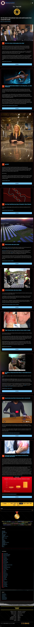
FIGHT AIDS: (12, 616)
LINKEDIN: (12, 612)
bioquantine (16, 521)
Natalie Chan (5, 576)
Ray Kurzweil (4, 534)
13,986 (15, 503)
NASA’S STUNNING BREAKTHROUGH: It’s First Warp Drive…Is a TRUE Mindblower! (18, 86)
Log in (2, 21)
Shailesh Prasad (6, 61)
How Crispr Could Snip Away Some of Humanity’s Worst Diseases (18, 204)
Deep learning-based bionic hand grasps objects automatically (17, 398)
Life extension (16, 523)
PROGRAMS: (19, 617)
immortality (5, 523)
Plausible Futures (4, 598)
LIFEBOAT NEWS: (19, 611)
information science (10, 105)
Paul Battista (5, 560)
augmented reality (4, 544)
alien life (3, 539)
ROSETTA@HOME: (12, 619)
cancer (5, 522)
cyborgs (12, 433)
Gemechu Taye (5, 561)
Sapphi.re (14, 623)
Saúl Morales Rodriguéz (6, 554)
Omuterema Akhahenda (6, 567)
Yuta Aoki (4, 570)
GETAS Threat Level (17, 608)
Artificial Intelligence (12, 521)
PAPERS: (18, 619)
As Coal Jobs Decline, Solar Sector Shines (13, 290)
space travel (16, 105)
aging (3, 521)
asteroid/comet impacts (5, 542)
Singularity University (5, 536)
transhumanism (18, 433)
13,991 (31, 503)
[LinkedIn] (25, 623)
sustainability (12, 260)
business (9, 304)
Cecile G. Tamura (5, 569)
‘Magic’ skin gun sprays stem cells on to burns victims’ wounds (17, 330)
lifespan (20, 523)
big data (3, 546)
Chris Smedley (5, 586)
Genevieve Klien (5, 553)
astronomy (3, 543)
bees (2, 545)
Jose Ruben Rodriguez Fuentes (7, 564)
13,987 (18, 503)
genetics (12, 210)
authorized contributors (7, 21)
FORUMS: (15, 620)
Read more (17, 64)
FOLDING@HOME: (12, 617)
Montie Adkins (5, 584)
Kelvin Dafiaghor (5, 562)
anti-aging (9, 521)
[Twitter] (23, 623)
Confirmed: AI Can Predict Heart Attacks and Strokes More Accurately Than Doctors (16, 456)
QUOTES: (18, 620)
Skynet (3, 537)
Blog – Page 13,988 (17, 7)
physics (14, 105)
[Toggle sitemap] (30, 3)
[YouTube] (27, 623)
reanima (31, 523)
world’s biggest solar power (7, 248)
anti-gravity (3, 540)
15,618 (14, 505)
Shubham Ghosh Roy (6, 555)
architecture (3, 541)
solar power (9, 260)
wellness (29, 524)
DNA (2, 533)
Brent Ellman (5, 579)
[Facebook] (22, 623)
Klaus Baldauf (5, 180)
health (13, 494)
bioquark (19, 521)
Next (18, 505)
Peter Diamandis (4, 532)
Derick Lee (4, 571)
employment (11, 304)
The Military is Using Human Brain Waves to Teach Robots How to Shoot (18, 373)
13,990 (27, 503)
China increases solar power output (12, 244)
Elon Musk (3, 535)
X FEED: (12, 614)
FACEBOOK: (11, 611)
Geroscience (4, 593)
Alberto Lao (5, 572)
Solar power (4, 250)
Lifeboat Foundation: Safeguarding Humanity (15, 3)
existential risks (13, 522)
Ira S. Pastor (5, 585)
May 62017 (3, 204)
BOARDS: (18, 615)
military (8, 388)
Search (32, 510)
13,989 (24, 503)
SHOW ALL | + (3, 587)
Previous (4, 503)
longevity (22, 523)
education (9, 61)
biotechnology (26, 521)
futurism (9, 180)
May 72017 (3, 43)
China (12, 252)
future (17, 522)
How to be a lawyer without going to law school (14, 43)
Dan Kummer (5, 210)
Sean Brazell (5, 433)
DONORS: (14, 615)
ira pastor (11, 523)
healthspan (26, 522)
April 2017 (7, 164)
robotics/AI (11, 388)
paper (25, 385)
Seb (3, 580)
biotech (22, 521)
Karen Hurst (5, 563)
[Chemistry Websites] (17, 515)
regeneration (9, 524)
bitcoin (29, 521)
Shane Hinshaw (6, 494)
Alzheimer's (6, 521)
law (11, 61)
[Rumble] (28, 623)
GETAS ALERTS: (19, 612)
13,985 (11, 503)
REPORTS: (19, 616)
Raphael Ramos (5, 575)
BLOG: (18, 614)
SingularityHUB (4, 599)
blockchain (31, 521)
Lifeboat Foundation (6, 623)
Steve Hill (4, 578)
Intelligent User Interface (8, 386)
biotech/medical (9, 210)
